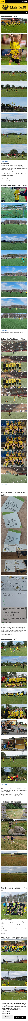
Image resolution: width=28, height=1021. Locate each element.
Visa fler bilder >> (4, 161)
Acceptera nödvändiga (7, 1017)
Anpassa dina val (6, 1013)
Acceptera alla (19, 1017)
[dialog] (14, 1010)
